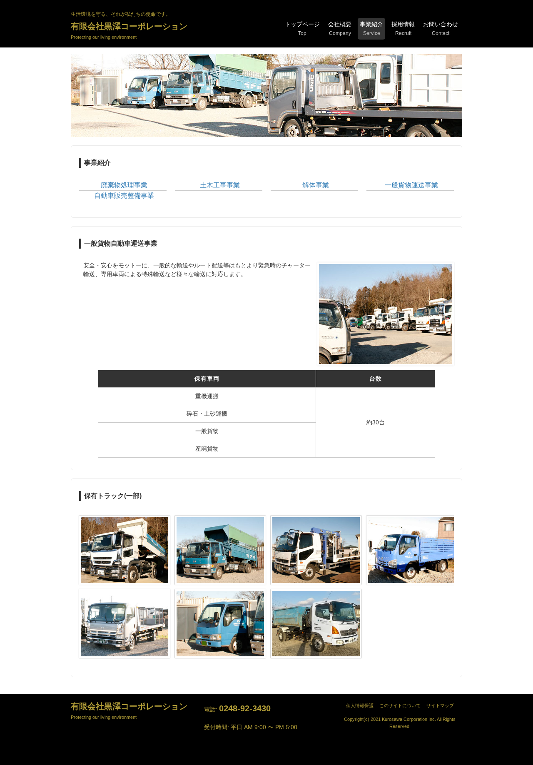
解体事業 (315, 185)
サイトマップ (440, 705)
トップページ (302, 28)
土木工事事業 (220, 185)
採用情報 (403, 28)
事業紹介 (371, 28)
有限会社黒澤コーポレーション (129, 31)
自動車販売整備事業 (124, 195)
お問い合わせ (440, 28)
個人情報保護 (362, 705)
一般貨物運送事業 (411, 185)
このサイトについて (402, 705)
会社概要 (339, 28)
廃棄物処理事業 (124, 185)
